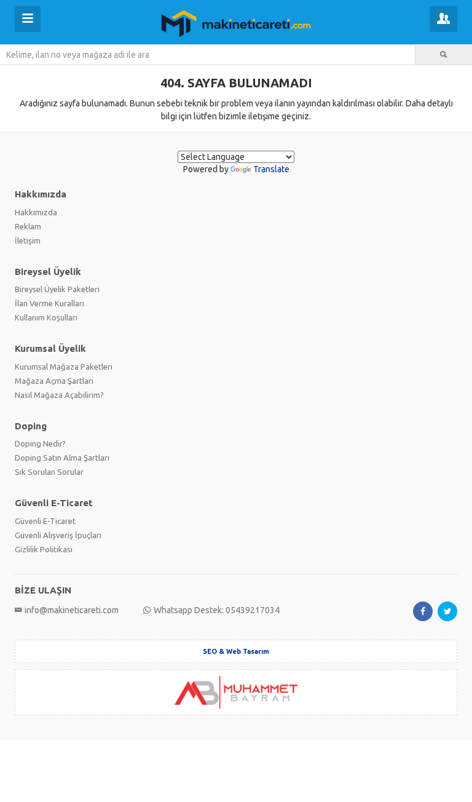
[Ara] (443, 54)
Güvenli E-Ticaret (45, 521)
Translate (271, 169)
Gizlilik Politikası (44, 549)
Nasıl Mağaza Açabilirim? (59, 395)
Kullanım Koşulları (46, 317)
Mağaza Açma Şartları (54, 380)
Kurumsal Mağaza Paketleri (63, 366)
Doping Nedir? (40, 443)
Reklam (28, 226)
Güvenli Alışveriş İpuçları (58, 535)
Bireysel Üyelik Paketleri (57, 289)
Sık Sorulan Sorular (49, 471)
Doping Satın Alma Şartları (62, 457)
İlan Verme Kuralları (49, 303)
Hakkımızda (36, 212)
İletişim (28, 240)
